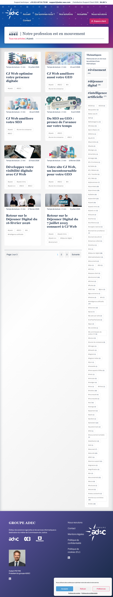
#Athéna (92, 134)
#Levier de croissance (56, 89)
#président (93, 423)
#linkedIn (92, 350)
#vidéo (92, 504)
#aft (90, 118)
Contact (27, 20)
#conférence (93, 223)
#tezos (91, 481)
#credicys (92, 245)
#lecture (92, 338)
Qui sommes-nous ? (45, 14)
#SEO (10, 133)
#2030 (102, 106)
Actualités (82, 14)
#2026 (91, 106)
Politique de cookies (74, 593)
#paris (91, 415)
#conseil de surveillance (96, 232)
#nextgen (92, 382)
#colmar (92, 219)
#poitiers (92, 419)
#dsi (100, 265)
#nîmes (101, 386)
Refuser (83, 589)
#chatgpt (92, 158)
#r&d (90, 431)
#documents (93, 261)
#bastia (91, 146)
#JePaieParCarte (95, 320)
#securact (92, 449)
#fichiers (92, 281)
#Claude (92, 214)
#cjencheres (93, 190)
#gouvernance (94, 293)
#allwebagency (94, 122)
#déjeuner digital (66, 238)
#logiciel (92, 354)
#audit (91, 138)
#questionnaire (94, 427)
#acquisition (93, 110)
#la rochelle (93, 328)
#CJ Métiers (93, 170)
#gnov (102, 289)
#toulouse (92, 485)
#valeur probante (95, 493)
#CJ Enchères (94, 162)
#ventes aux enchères (95, 499)
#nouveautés (93, 398)
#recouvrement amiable (96, 436)
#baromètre (93, 142)
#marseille (92, 366)
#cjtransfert (93, 198)
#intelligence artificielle (15, 234)
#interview (93, 308)
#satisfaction (93, 441)
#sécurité (92, 453)
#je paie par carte (95, 316)
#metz (91, 374)
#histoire (92, 297)
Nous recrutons (99, 14)
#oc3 (91, 402)
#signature (93, 465)
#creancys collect (95, 241)
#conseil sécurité (95, 237)
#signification (93, 469)
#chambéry (93, 154)
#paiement (93, 411)
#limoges (92, 346)
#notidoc (92, 390)
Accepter (64, 589)
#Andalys (92, 126)
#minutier (92, 378)
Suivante (76, 254)
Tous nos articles (17, 38)
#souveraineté (94, 477)
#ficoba (91, 285)
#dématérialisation (95, 257)
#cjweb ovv (11, 186)
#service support (95, 461)
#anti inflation (93, 130)
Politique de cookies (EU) (74, 550)
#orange (92, 407)
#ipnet (91, 312)
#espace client (94, 273)
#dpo (91, 265)
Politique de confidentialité (89, 593)
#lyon (91, 362)
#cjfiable (92, 194)
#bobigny (92, 150)
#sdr (90, 445)
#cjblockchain (94, 182)
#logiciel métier (94, 358)
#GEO (19, 88)
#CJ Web (92, 178)
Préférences (101, 589)
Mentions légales (76, 534)
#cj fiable (92, 166)
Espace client (100, 21)
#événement (53, 242)
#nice (91, 386)
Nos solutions (66, 14)
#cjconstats (93, 186)
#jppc (91, 324)
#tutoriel (92, 489)
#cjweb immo (21, 182)
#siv (90, 473)
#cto (90, 249)
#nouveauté (93, 394)
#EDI (91, 269)
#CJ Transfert (93, 174)
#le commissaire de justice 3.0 (95, 333)
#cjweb (10, 88)
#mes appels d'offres (96, 370)
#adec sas (92, 114)
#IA (67, 85)
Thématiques (94, 55)
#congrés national (95, 227)
